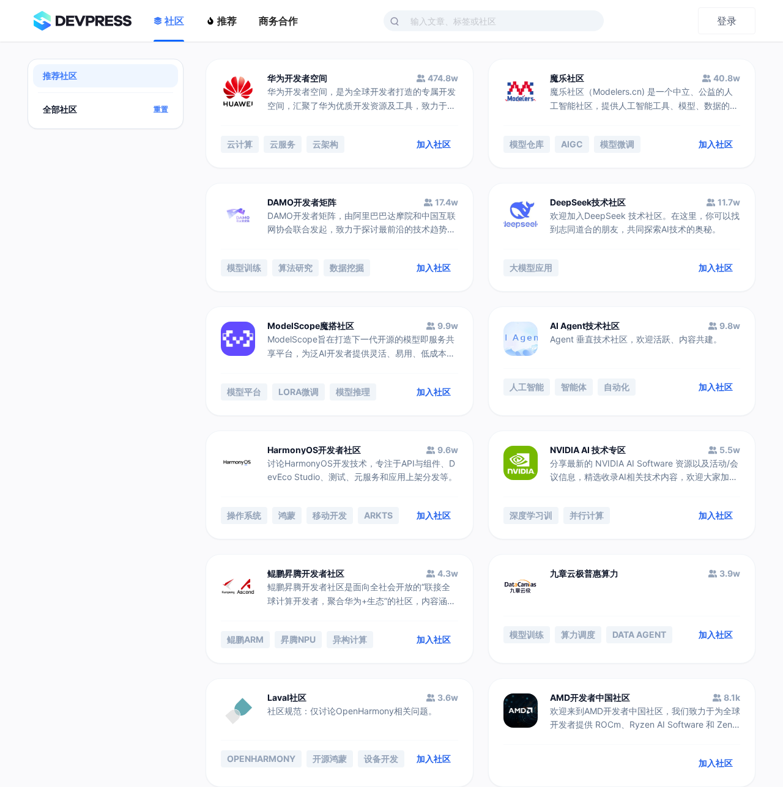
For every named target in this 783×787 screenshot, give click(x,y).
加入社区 (434, 144)
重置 (161, 109)
